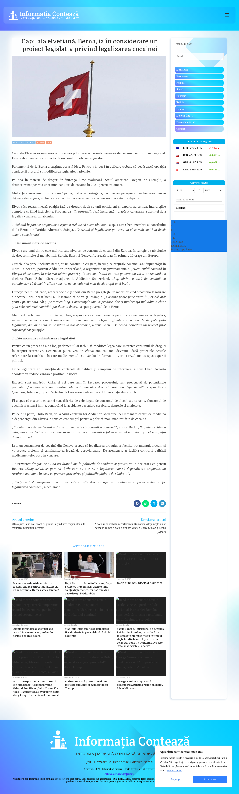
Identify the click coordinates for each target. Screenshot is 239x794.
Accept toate (210, 779)
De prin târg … (184, 115)
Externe (40, 142)
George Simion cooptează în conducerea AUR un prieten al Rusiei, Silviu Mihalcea (140, 685)
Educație (181, 95)
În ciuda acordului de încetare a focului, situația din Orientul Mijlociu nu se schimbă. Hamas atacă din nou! (36, 586)
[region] (193, 766)
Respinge (175, 779)
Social (179, 89)
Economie (182, 76)
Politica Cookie (174, 770)
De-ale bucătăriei (185, 122)
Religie (180, 102)
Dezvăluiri (182, 69)
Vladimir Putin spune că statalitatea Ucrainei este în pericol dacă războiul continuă (88, 632)
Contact (180, 128)
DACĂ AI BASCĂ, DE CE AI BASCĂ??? (139, 583)
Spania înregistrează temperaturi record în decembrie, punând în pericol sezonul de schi (33, 632)
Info (49, 142)
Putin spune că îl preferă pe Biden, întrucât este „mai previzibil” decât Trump (86, 685)
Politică (180, 82)
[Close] (228, 749)
